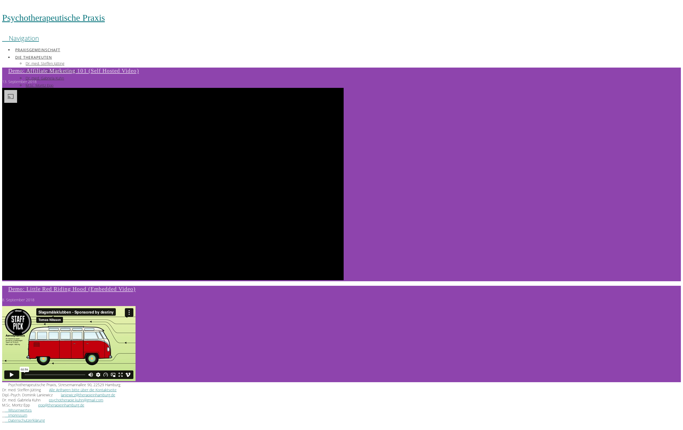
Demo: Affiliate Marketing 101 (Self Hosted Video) (73, 71)
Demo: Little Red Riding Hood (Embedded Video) (72, 289)
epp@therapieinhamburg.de (61, 405)
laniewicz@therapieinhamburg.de (88, 394)
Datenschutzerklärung (25, 420)
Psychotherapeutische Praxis (53, 18)
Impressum (16, 415)
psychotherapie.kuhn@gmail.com (76, 399)
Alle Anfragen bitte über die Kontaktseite (83, 389)
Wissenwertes (18, 410)
